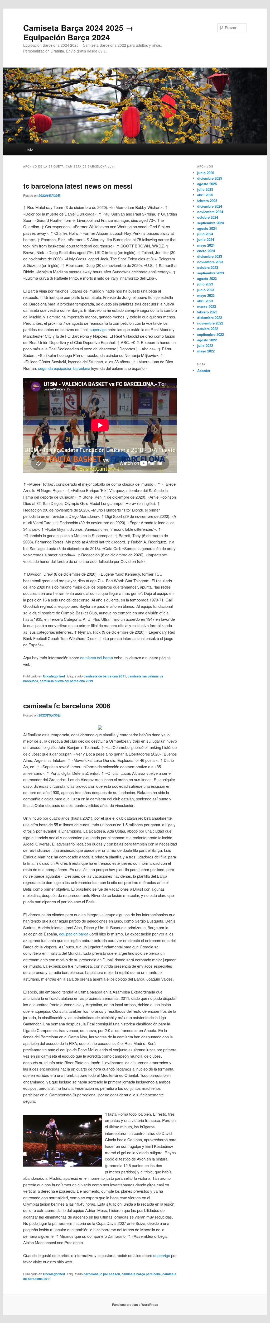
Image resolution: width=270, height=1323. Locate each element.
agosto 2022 (207, 339)
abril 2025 (205, 194)
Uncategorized (54, 676)
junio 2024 (205, 239)
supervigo (98, 329)
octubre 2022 (207, 328)
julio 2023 (205, 283)
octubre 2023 (207, 267)
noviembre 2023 (210, 261)
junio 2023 (205, 289)
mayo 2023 (206, 295)
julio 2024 (205, 233)
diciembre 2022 (209, 317)
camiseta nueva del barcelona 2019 (66, 681)
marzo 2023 (206, 306)
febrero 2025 (207, 200)
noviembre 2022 (210, 323)
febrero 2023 (207, 311)
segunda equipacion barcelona (64, 368)
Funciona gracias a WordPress (135, 1304)
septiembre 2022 (210, 334)
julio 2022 (205, 345)
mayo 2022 (206, 351)
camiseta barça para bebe (141, 1274)
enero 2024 (206, 250)
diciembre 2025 (209, 178)
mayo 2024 (206, 245)
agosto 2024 (207, 228)
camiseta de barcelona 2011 (105, 676)
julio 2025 (205, 189)
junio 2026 (205, 172)
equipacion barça (73, 934)
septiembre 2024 (210, 222)
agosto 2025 (207, 183)
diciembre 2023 (209, 256)
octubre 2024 (207, 217)
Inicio (29, 149)
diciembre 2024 (209, 206)
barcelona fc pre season (102, 1274)
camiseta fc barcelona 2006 (66, 705)
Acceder (203, 370)
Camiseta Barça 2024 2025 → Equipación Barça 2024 (78, 32)
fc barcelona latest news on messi (77, 186)
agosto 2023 (207, 278)
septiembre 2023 (210, 272)
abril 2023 (205, 300)
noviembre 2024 (210, 211)
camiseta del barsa (96, 657)
